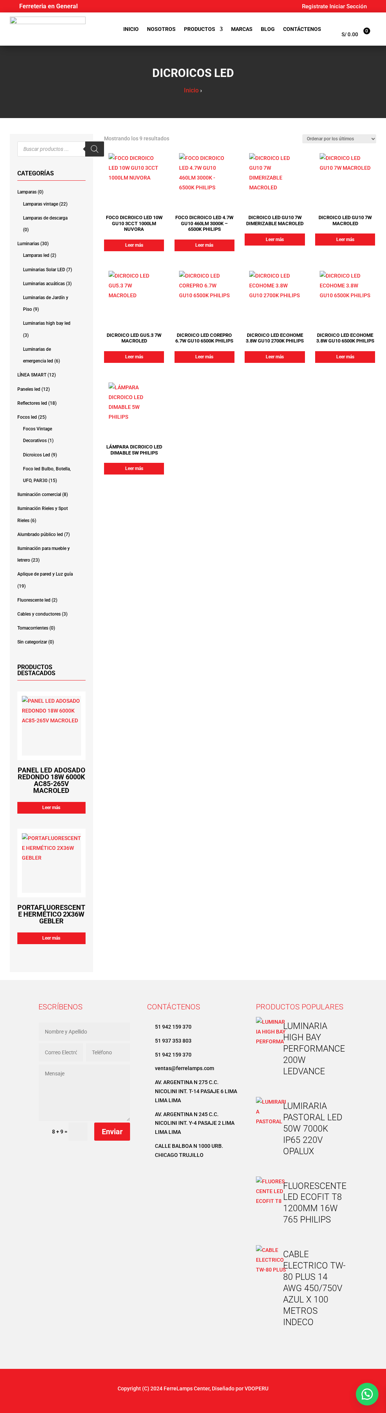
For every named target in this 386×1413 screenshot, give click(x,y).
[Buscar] (94, 149)
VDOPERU (256, 1388)
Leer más (51, 807)
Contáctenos (302, 29)
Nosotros (161, 29)
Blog (268, 29)
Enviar (112, 1131)
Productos (199, 29)
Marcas (242, 29)
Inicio (131, 29)
